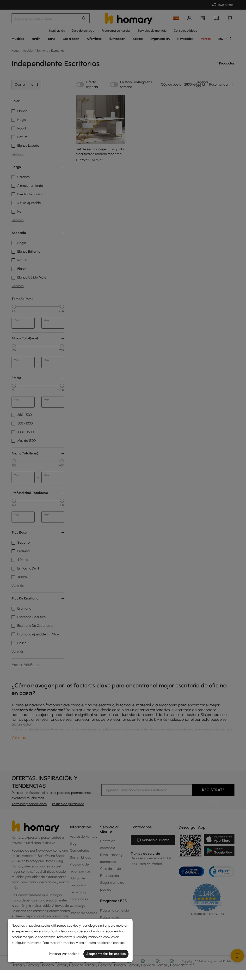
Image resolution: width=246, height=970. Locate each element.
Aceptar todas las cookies (106, 954)
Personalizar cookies (64, 954)
